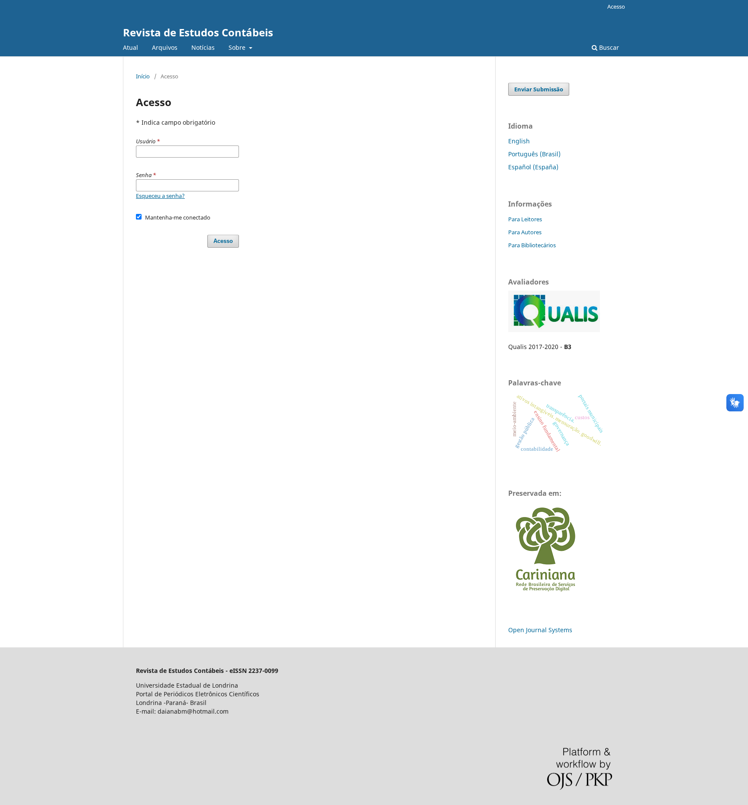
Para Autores (525, 232)
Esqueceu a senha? (160, 196)
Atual (130, 47)
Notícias (203, 47)
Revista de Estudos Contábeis (198, 32)
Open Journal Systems (540, 630)
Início (143, 76)
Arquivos (164, 47)
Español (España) (533, 167)
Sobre (238, 47)
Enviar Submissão (538, 89)
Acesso (616, 6)
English (519, 141)
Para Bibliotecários (532, 245)
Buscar (608, 47)
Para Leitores (525, 219)
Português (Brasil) (534, 154)
